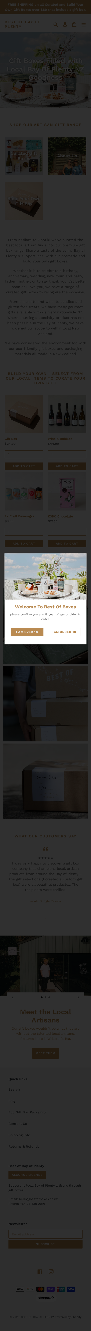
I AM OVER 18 (27, 632)
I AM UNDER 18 (64, 632)
